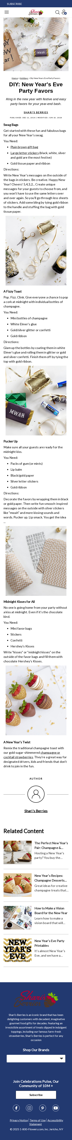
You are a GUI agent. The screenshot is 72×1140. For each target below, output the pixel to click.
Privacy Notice (19, 1120)
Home (15, 78)
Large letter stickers (24, 153)
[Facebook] (16, 1110)
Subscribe (36, 1094)
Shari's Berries (36, 112)
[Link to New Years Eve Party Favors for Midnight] (36, 700)
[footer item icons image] (36, 1006)
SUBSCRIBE (14, 3)
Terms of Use (38, 1120)
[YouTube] (55, 1110)
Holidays (24, 78)
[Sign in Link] (64, 13)
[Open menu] (6, 12)
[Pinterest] (42, 1110)
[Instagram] (29, 1110)
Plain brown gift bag (24, 147)
